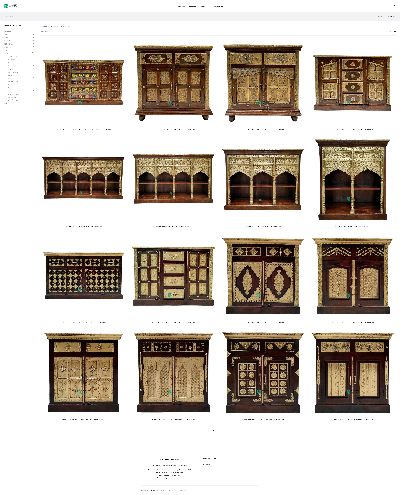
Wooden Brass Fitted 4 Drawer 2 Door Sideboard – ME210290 (173, 323)
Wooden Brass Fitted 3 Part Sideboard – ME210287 (263, 226)
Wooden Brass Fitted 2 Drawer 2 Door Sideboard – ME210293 (352, 323)
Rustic (6, 50)
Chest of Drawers (14, 94)
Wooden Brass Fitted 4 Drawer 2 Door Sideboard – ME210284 (352, 130)
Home (380, 16)
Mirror (10, 75)
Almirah (10, 69)
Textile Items (9, 31)
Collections (218, 6)
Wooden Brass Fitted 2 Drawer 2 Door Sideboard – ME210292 (263, 323)
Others (6, 38)
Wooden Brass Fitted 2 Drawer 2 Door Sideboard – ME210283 (263, 130)
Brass (385, 16)
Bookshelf (11, 60)
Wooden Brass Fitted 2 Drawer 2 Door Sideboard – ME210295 (173, 419)
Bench (10, 85)
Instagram (172, 490)
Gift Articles (8, 44)
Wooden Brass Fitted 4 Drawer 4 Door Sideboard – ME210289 (84, 323)
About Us (192, 6)
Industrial (7, 47)
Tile (5, 103)
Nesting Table (13, 82)
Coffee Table (13, 97)
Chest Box (11, 66)
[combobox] (230, 464)
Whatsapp (183, 490)
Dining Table (12, 56)
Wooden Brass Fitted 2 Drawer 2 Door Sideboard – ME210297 (352, 419)
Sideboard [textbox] (229, 465)
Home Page (181, 6)
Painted (7, 41)
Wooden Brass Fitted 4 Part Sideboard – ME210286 (173, 226)
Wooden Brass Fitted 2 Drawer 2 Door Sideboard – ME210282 (173, 130)
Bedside (10, 88)
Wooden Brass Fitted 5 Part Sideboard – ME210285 (84, 226)
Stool (9, 78)
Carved (6, 35)
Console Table (13, 72)
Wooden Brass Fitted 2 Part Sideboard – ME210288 (353, 226)
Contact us (205, 6)
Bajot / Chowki (13, 100)
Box (9, 63)
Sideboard (11, 91)
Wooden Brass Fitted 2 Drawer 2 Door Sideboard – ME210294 (84, 419)
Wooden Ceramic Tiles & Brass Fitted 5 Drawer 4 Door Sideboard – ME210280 (84, 130)
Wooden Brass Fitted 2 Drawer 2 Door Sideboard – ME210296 (263, 419)
